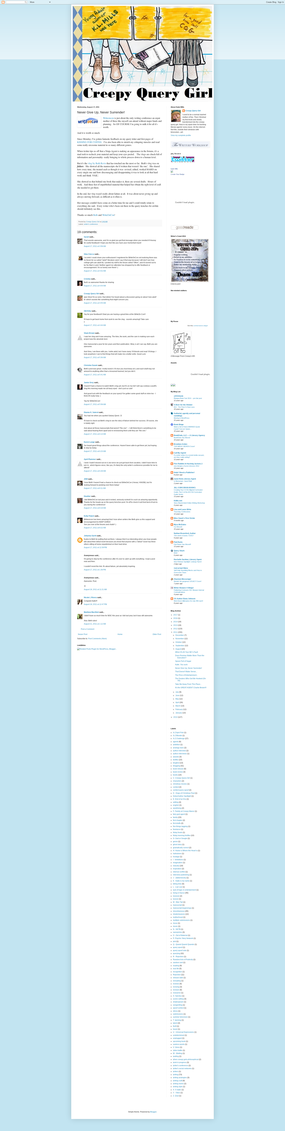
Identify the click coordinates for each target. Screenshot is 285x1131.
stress (175, 1011)
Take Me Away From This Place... (188, 684)
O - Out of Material (180, 935)
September (180, 646)
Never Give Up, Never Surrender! (188, 668)
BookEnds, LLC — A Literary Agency (189, 435)
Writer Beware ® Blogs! (184, 588)
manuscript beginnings (182, 908)
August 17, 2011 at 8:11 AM (95, 488)
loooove (176, 896)
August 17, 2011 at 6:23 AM (95, 451)
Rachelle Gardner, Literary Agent (188, 559)
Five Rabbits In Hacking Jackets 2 (188, 464)
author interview (179, 751)
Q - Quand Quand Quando (183, 944)
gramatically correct (181, 848)
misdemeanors (179, 914)
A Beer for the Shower (183, 405)
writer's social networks (182, 1068)
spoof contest (178, 1008)
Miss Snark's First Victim (184, 518)
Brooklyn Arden (180, 444)
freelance (176, 829)
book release (178, 769)
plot (174, 941)
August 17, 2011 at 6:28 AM (95, 471)
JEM (86, 479)
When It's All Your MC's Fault (186, 652)
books (175, 775)
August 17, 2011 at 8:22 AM (95, 528)
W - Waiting (177, 1053)
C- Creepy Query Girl (181, 778)
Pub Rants (178, 542)
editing (175, 802)
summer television (180, 1017)
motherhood (178, 917)
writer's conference (91, 224)
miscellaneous (179, 911)
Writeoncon (108, 117)
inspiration (177, 869)
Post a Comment (87, 629)
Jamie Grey (89, 383)
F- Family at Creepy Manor (183, 811)
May (177, 699)
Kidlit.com (178, 501)
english (176, 805)
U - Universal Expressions (183, 1032)
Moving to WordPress (181, 418)
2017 (175, 615)
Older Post (157, 634)
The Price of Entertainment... (186, 675)
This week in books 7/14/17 (184, 535)
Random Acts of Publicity (183, 960)
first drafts (177, 823)
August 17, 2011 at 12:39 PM (95, 547)
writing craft (177, 1081)
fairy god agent (179, 814)
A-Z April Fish (178, 733)
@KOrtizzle (178, 396)
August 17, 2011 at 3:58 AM (95, 246)
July (177, 692)
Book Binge (179, 425)
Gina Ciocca (89, 254)
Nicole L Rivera (90, 597)
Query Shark (179, 551)
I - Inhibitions (178, 860)
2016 (175, 618)
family (175, 817)
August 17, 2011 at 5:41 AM (95, 375)
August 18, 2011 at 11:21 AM (95, 589)
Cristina (87, 279)
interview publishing (181, 875)
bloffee (175, 760)
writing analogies (180, 1078)
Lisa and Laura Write (182, 509)
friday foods (177, 832)
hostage (176, 857)
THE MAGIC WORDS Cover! (184, 446)
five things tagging (180, 826)
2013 (175, 625)
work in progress (179, 1062)
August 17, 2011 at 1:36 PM (95, 570)
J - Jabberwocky (179, 878)
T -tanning (177, 1020)
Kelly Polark (89, 516)
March (178, 706)
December (179, 635)
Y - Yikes (176, 1093)
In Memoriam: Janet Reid (183, 481)
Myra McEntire (180, 525)
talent (175, 1023)
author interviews (180, 754)
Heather (87, 496)
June (177, 695)
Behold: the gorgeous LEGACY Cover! (187, 581)
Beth (95, 214)
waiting (176, 1056)
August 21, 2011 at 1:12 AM (95, 624)
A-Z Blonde (177, 736)
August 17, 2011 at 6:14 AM (95, 434)
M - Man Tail (178, 902)
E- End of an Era (179, 799)
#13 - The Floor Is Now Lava (184, 407)
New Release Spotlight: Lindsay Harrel (187, 562)
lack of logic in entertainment (184, 890)
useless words (179, 1044)
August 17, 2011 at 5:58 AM (95, 404)
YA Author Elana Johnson (184, 599)
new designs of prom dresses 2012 (186, 466)
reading (176, 966)
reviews (176, 984)
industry (176, 866)
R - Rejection (178, 957)
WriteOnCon (108, 214)
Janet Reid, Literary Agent (185, 479)
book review (178, 772)
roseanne (177, 993)
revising (176, 987)
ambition (176, 745)
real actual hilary (181, 568)
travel (175, 1029)
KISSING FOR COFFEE (89, 142)
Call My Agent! (180, 453)
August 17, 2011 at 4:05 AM (95, 303)
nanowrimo (177, 932)
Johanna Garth (90, 536)
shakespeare (178, 1002)
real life (176, 969)
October (178, 642)
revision (176, 990)
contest (176, 787)
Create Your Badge (177, 174)
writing (175, 1075)
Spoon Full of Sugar (183, 661)
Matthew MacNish (91, 612)
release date (178, 978)
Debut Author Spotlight (182, 796)
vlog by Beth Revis (97, 163)
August (178, 649)
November (179, 639)
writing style (177, 1087)
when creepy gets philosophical (185, 1059)
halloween (177, 854)
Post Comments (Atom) (97, 639)
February (179, 709)
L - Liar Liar (177, 887)
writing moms (178, 1084)
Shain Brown (89, 333)
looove (175, 899)
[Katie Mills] (172, 172)
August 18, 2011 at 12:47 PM (95, 604)
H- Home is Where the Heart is (185, 851)
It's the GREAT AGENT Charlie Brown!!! (190, 688)
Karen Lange (89, 442)
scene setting (178, 999)
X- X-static (177, 1090)
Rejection (177, 975)
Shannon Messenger (182, 579)
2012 (175, 629)
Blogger (153, 1112)
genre (175, 841)
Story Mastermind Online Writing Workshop (189, 503)
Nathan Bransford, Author (185, 533)
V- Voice (176, 1047)
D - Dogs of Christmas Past (184, 793)
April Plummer (90, 459)
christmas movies (180, 784)
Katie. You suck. (181, 665)
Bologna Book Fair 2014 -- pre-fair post (188, 398)
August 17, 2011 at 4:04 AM (95, 286)
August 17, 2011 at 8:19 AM (95, 508)
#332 (175, 553)
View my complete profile (181, 135)
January (178, 713)
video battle (177, 1050)
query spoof (177, 947)
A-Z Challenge (179, 738)
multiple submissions (181, 920)
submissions (178, 1014)
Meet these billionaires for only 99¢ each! (188, 601)
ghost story (177, 844)
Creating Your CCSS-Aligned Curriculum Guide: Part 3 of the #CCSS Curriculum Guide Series (188, 492)
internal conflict (179, 872)
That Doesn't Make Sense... (186, 672)
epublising (177, 808)
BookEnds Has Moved (182, 438)
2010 (175, 717)
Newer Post (82, 634)
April (177, 702)
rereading (177, 981)
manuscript (177, 905)
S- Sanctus (177, 996)
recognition (177, 972)
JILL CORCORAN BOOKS (184, 488)
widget (205, 325)
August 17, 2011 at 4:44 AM (95, 325)
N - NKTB (176, 929)
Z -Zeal (176, 1096)
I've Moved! (178, 527)
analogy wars (178, 748)
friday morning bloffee (181, 835)
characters (177, 781)
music (175, 926)
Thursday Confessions (182, 512)
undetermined (178, 1035)
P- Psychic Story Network (183, 938)
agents (175, 742)
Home (120, 634)
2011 (175, 632)
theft (174, 1026)
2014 (175, 622)
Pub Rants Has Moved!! (182, 544)
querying (176, 953)
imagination (177, 863)
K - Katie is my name (181, 881)
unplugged (177, 1038)
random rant (178, 962)
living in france (179, 893)
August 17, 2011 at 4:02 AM (95, 271)
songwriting (177, 1005)
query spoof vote (179, 950)
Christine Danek (91, 365)
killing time (177, 884)
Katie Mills (174, 169)
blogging (176, 766)
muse (175, 923)
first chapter (177, 820)
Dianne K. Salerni (91, 412)
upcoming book (179, 1041)
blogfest (176, 763)
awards (176, 757)
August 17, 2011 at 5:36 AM (95, 357)
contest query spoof (181, 790)
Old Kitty (87, 311)
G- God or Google (180, 838)
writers (175, 1071)
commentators (198, 325)
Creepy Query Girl (91, 294)
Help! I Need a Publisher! (184, 472)
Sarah (86, 237)
